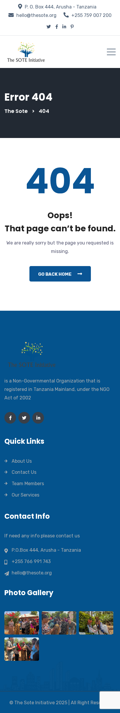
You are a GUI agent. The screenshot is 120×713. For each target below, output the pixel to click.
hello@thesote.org (36, 15)
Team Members (28, 483)
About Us (22, 461)
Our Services (25, 495)
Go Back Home (55, 274)
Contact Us (24, 472)
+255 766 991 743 (31, 561)
